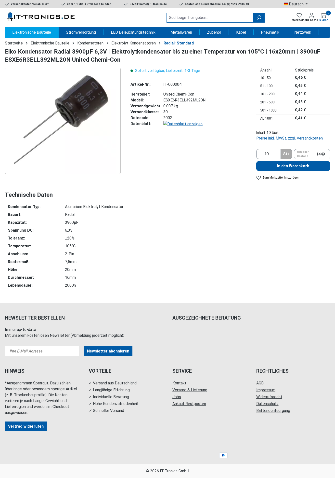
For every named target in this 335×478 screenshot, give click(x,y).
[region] (63, 121)
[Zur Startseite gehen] (41, 17)
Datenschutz (267, 403)
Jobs (176, 396)
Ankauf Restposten (189, 403)
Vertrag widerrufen (26, 426)
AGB (260, 383)
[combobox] (210, 18)
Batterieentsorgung (273, 410)
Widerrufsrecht (269, 396)
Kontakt (179, 383)
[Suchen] (259, 18)
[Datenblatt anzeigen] (183, 123)
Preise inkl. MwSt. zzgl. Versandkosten (289, 138)
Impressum (265, 390)
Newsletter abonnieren (108, 351)
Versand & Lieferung (189, 390)
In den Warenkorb (293, 166)
